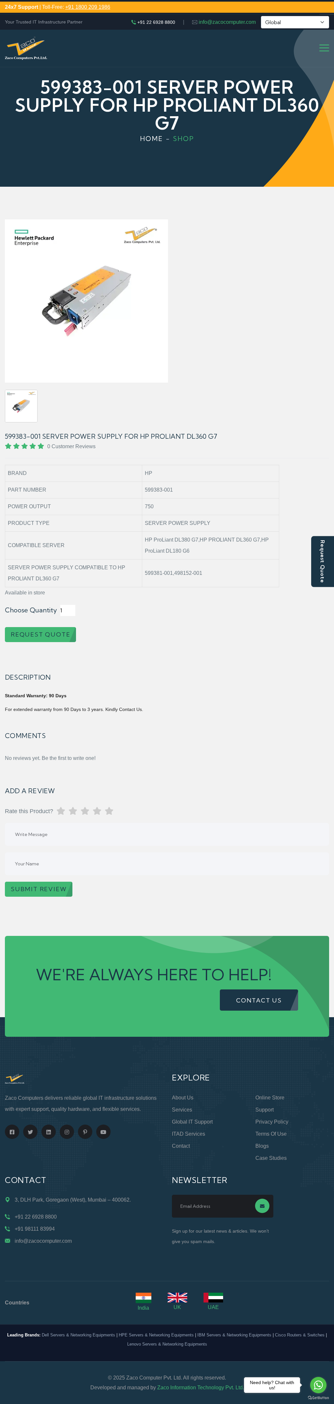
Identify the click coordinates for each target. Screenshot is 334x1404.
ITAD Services (188, 1134)
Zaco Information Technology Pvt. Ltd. (200, 1387)
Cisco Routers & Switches (300, 1335)
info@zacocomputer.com (227, 22)
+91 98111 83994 (35, 1229)
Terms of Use (271, 1134)
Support (264, 1109)
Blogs (262, 1146)
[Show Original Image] (21, 406)
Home (151, 138)
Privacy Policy (271, 1122)
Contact (181, 1146)
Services (182, 1109)
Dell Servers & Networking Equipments (78, 1335)
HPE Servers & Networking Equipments (156, 1335)
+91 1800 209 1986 (87, 7)
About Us (182, 1097)
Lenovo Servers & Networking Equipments (167, 1344)
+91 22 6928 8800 (156, 22)
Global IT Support (192, 1122)
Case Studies (271, 1158)
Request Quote (322, 561)
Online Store (269, 1097)
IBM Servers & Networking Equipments (234, 1335)
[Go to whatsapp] (318, 1385)
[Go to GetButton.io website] (318, 1397)
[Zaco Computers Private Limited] (26, 48)
